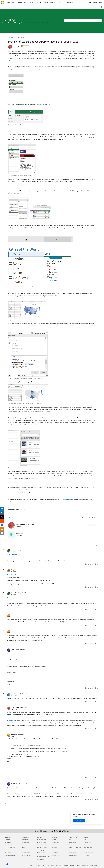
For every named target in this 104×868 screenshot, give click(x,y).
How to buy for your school (42, 850)
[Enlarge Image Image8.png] (28, 393)
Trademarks (65, 865)
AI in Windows (8, 852)
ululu (10, 712)
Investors (86, 850)
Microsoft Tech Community (74, 850)
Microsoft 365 (21, 7)
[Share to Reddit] (60, 831)
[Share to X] (57, 831)
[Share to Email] (68, 831)
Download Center (25, 842)
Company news (87, 844)
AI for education (40, 859)
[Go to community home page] (2, 2)
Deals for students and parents (43, 856)
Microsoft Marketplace (73, 852)
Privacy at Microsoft (88, 847)
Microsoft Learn (72, 844)
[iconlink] (11, 534)
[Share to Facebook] (54, 831)
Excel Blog (28, 7)
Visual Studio (71, 857)
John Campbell (17, 46)
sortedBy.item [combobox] (95, 545)
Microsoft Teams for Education (43, 844)
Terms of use (58, 865)
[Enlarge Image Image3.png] (22, 159)
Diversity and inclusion (88, 852)
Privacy (44, 865)
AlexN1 (13, 615)
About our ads (85, 865)
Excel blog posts (41, 487)
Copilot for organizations (10, 847)
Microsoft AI (54, 839)
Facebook (24, 490)
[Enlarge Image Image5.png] (40, 260)
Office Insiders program (66, 499)
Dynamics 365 (55, 844)
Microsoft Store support (26, 844)
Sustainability (87, 857)
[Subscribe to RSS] (65, 831)
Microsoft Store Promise (26, 855)
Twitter (32, 490)
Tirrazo (13, 649)
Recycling (78, 865)
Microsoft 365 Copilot (56, 855)
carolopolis (12, 720)
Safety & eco (72, 865)
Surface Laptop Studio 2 (10, 844)
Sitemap (30, 865)
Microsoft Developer (73, 842)
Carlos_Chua (14, 550)
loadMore (9, 804)
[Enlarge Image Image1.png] (16, 85)
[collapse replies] (4, 550)
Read (90, 476)
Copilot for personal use (10, 850)
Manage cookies (51, 865)
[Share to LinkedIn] (52, 831)
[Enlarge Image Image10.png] (24, 448)
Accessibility (86, 855)
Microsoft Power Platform (57, 850)
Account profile (25, 839)
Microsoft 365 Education (42, 847)
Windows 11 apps (8, 857)
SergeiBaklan (13, 554)
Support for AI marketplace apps (75, 847)
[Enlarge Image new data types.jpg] (25, 116)
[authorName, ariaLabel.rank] (10, 47)
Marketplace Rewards (73, 855)
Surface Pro (7, 839)
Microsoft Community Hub (7, 7)
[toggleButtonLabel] (102, 7)
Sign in (79, 820)
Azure (70, 839)
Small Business (55, 857)
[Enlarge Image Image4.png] (30, 207)
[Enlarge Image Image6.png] (27, 309)
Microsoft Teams (55, 852)
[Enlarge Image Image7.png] (28, 354)
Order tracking (24, 850)
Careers (85, 839)
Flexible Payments (25, 857)
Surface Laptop (8, 842)
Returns (23, 847)
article (35, 425)
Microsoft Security (55, 842)
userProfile (92, 525)
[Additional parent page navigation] (15, 7)
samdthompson (15, 694)
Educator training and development (41, 853)
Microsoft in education (41, 839)
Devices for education (41, 842)
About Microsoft (87, 842)
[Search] (90, 2)
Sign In (100, 2)
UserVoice (89, 487)
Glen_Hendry (14, 631)
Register (95, 2)
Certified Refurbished (26, 852)
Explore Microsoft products (10, 855)
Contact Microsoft (37, 865)
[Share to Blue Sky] (63, 831)
